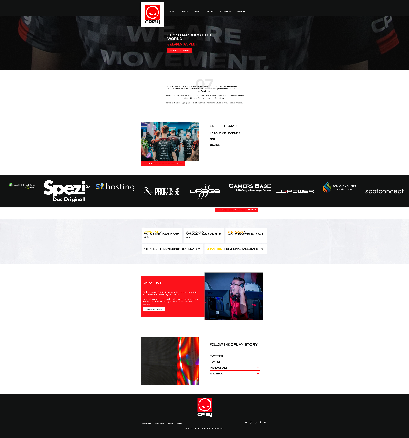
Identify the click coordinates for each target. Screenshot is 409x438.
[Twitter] (246, 422)
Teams (185, 11)
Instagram (218, 367)
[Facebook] (260, 422)
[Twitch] (250, 422)
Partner (210, 11)
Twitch (215, 361)
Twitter (216, 355)
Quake (215, 144)
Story (172, 11)
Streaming (225, 11)
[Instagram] (255, 422)
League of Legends (225, 133)
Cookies (170, 424)
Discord (241, 11)
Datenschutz (159, 424)
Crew (196, 11)
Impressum (146, 424)
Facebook (217, 373)
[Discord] (265, 422)
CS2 (212, 139)
